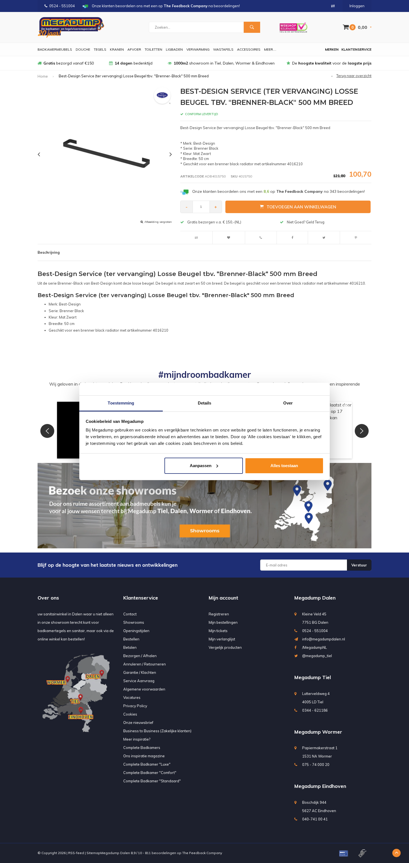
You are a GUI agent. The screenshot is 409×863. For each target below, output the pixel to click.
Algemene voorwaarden (144, 689)
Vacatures (132, 697)
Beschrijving (49, 252)
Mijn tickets (218, 630)
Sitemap (93, 853)
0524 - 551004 (62, 6)
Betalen (130, 647)
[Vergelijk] (333, 6)
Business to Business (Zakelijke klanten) (157, 731)
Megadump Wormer (318, 732)
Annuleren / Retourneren (144, 664)
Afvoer (134, 49)
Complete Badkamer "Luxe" (147, 764)
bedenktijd (133, 63)
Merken (332, 49)
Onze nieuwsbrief (138, 722)
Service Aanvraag (138, 681)
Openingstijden (136, 630)
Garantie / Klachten (139, 672)
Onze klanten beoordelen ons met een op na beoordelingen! (278, 191)
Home (43, 76)
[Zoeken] (251, 27)
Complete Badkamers (141, 747)
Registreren (219, 614)
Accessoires (248, 49)
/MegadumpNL (314, 647)
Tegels (100, 49)
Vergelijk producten (225, 647)
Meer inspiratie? (136, 739)
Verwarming (198, 49)
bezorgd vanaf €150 (68, 63)
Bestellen (131, 639)
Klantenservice (356, 49)
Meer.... (270, 49)
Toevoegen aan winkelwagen (301, 206)
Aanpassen (200, 465)
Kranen (117, 49)
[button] (47, 431)
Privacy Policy (135, 706)
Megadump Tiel (312, 677)
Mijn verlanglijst (222, 639)
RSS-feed (76, 853)
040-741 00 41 (315, 819)
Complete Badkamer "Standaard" (152, 781)
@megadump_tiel (317, 656)
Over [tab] (288, 403)
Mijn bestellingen (223, 622)
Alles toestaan (284, 465)
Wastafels (223, 49)
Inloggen (356, 6)
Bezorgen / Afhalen (140, 656)
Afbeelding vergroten (158, 222)
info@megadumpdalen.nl (323, 639)
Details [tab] (204, 403)
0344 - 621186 (315, 710)
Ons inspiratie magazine (144, 756)
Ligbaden (174, 49)
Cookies (130, 714)
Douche (83, 49)
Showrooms (133, 622)
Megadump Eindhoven (320, 786)
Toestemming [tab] (121, 403)
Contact (130, 614)
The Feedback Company (202, 853)
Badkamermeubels (55, 49)
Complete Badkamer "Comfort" (149, 772)
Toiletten (153, 49)
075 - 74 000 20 (315, 764)
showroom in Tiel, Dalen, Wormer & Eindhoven (224, 63)
